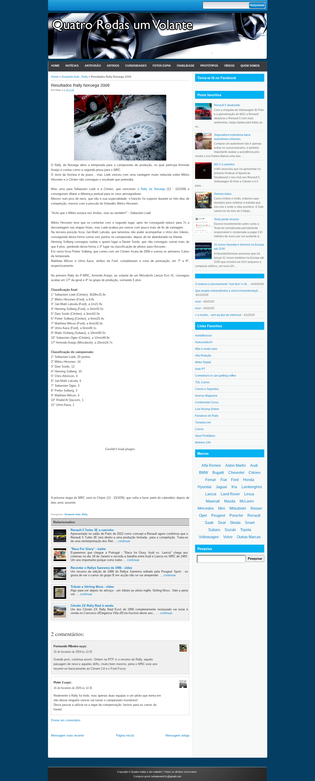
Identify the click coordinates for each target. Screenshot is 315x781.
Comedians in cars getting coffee (215, 375)
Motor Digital (203, 362)
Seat (221, 523)
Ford (235, 480)
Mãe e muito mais (206, 348)
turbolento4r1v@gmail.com (166, 776)
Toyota (245, 530)
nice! (198, 308)
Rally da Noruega (153, 189)
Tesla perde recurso (226, 219)
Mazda (229, 501)
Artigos (113, 65)
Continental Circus (206, 402)
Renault (254, 515)
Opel (203, 515)
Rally (84, 76)
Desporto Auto (70, 76)
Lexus (249, 494)
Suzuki (230, 530)
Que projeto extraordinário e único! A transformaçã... (227, 290)
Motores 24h (203, 442)
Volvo (227, 537)
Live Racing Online (207, 409)
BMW (203, 473)
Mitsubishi (238, 508)
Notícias (72, 65)
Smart (249, 523)
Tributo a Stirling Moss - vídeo (92, 586)
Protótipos (209, 65)
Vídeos (229, 65)
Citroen (254, 473)
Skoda (235, 523)
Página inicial (125, 735)
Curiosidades (136, 65)
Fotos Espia (162, 65)
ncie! (198, 301)
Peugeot (218, 515)
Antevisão (93, 65)
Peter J (58, 682)
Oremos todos (223, 194)
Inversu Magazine (206, 395)
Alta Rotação (203, 355)
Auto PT (200, 369)
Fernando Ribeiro (65, 646)
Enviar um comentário (65, 720)
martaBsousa (203, 335)
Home (55, 65)
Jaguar (221, 487)
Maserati (213, 501)
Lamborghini (252, 487)
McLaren (247, 501)
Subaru (214, 530)
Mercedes (206, 508)
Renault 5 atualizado (227, 105)
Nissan (256, 508)
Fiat (224, 480)
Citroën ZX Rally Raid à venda (92, 605)
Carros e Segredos (207, 389)
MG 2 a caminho (224, 164)
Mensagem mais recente (67, 735)
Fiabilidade (185, 65)
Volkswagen (209, 537)
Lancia (210, 494)
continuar (124, 541)
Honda (248, 480)
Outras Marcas (248, 537)
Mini (221, 508)
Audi (254, 465)
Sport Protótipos (205, 435)
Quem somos (250, 65)
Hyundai (204, 487)
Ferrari (210, 480)
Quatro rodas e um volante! (146, 771)
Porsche (236, 515)
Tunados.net (203, 422)
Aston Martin (235, 465)
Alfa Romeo (211, 465)
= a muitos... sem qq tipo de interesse (218, 315)
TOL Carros (202, 382)
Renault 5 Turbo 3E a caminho (92, 530)
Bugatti (218, 473)
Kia (234, 487)
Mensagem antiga (177, 735)
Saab (209, 523)
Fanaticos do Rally (206, 415)
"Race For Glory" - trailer (88, 549)
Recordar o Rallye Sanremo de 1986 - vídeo (101, 568)
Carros (199, 429)
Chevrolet (236, 473)
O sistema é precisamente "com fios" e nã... (222, 284)
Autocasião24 (203, 342)
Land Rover (230, 494)
